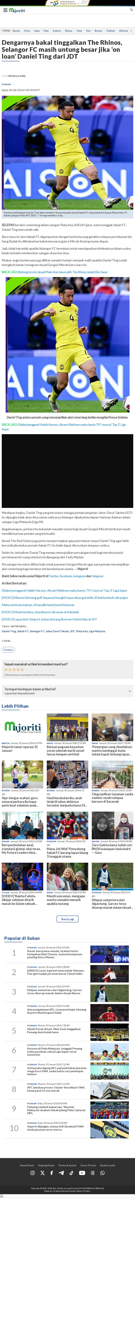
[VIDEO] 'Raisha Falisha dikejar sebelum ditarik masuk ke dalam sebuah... (19, 899)
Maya (50, 743)
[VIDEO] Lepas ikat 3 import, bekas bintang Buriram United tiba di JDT (49, 619)
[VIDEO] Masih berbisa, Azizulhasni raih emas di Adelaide (40, 612)
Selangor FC (37, 631)
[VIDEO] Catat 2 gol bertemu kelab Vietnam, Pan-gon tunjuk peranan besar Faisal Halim (56, 972)
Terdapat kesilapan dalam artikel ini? (30, 689)
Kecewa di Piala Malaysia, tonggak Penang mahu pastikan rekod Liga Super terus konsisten (54, 1051)
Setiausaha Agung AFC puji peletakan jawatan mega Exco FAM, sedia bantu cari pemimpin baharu (56, 1071)
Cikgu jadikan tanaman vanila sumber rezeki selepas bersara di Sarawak (112, 797)
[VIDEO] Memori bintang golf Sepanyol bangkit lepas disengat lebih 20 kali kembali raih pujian (65, 598)
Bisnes (98, 30)
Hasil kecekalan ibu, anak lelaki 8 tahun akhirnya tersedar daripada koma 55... (67, 801)
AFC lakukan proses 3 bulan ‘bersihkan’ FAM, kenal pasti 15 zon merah (56, 1089)
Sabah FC (22, 631)
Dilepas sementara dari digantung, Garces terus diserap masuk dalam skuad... (112, 903)
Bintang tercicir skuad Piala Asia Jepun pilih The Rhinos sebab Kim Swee (62, 272)
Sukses (57, 30)
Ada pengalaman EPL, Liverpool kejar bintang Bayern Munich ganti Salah (56, 1011)
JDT (72, 631)
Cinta (27, 30)
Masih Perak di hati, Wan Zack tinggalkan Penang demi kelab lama (54, 1030)
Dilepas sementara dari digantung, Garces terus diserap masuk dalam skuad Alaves (54, 991)
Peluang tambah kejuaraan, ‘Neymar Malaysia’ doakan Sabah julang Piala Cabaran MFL (56, 1110)
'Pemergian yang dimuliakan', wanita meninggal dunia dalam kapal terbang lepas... (112, 750)
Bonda (16, 30)
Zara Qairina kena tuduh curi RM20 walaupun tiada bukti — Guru (112, 848)
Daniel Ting (9, 631)
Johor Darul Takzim (57, 631)
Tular (79, 30)
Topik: (6, 641)
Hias (46, 30)
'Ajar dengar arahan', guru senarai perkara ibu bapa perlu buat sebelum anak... (20, 801)
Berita (5, 743)
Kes (88, 30)
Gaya (37, 30)
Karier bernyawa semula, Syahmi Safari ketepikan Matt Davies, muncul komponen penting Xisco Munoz (54, 954)
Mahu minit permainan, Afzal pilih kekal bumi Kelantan (38, 605)
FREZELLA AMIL (17, 75)
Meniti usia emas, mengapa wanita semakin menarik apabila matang (66, 899)
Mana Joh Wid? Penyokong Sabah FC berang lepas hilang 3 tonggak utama (67, 852)
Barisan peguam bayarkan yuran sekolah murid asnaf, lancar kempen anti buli (66, 750)
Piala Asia (82, 631)
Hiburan (123, 30)
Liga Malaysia (97, 631)
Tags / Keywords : (14, 626)
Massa (68, 30)
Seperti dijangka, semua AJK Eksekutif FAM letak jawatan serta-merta (55, 1128)
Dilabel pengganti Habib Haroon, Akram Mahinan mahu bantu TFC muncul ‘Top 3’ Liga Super (64, 590)
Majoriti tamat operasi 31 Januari (20, 748)
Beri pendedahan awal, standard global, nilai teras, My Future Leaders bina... (21, 848)
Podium (111, 30)
